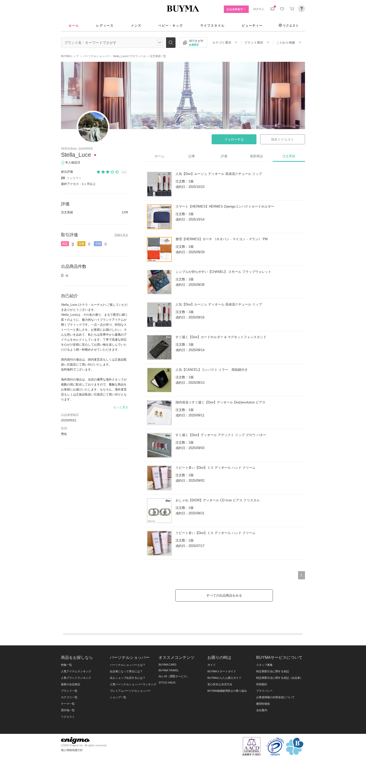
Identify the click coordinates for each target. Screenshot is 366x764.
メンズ (136, 25)
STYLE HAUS (167, 682)
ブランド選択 (253, 42)
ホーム (159, 156)
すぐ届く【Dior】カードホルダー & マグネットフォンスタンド (221, 337)
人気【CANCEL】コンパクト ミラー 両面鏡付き (212, 370)
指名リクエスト (282, 139)
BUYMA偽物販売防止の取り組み (227, 690)
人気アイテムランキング (76, 671)
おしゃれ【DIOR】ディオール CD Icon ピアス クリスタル (218, 500)
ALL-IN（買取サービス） (174, 676)
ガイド (211, 664)
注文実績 (288, 156)
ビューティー (252, 25)
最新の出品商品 (70, 684)
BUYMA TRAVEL (169, 670)
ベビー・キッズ (170, 25)
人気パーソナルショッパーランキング (133, 684)
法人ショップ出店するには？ (127, 677)
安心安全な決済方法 (219, 684)
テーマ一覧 (68, 703)
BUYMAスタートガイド (221, 671)
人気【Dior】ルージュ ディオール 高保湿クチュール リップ (219, 174)
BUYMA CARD (167, 664)
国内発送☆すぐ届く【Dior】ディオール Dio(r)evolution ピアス (220, 402)
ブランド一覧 (69, 690)
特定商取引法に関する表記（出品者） (279, 677)
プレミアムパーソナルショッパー (130, 690)
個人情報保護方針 (72, 750)
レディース (105, 25)
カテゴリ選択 (221, 42)
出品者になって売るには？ (126, 671)
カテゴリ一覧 (69, 697)
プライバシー (264, 690)
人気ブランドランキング (76, 677)
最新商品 (256, 156)
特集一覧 (66, 664)
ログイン (258, 8)
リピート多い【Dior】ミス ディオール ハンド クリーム (215, 467)
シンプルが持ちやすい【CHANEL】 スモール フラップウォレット (223, 272)
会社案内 (261, 710)
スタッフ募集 (264, 664)
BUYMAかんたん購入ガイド (224, 677)
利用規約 (261, 684)
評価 (224, 156)
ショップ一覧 (118, 697)
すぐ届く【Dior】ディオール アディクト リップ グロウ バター (221, 435)
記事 (191, 156)
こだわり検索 (285, 42)
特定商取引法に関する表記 (272, 671)
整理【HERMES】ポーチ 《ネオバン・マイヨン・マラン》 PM (222, 239)
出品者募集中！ (236, 9)
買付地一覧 (68, 710)
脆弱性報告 (263, 703)
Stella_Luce (76, 155)
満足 (65, 243)
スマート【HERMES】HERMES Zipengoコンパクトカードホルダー (225, 206)
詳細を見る (121, 234)
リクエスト (291, 25)
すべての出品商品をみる (224, 595)
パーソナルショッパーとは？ (127, 664)
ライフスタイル (212, 25)
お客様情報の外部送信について (275, 697)
